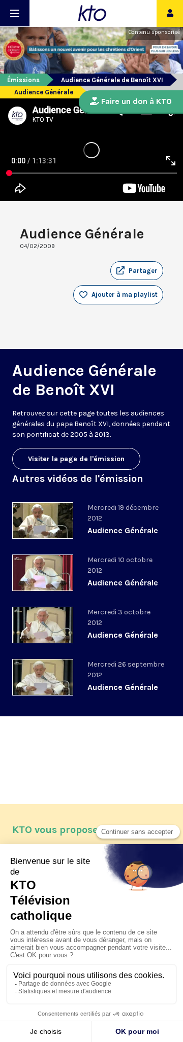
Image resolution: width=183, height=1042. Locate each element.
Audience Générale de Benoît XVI (112, 80)
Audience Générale (122, 530)
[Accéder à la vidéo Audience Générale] (42, 520)
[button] (136, 271)
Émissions (23, 80)
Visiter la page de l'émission (76, 459)
